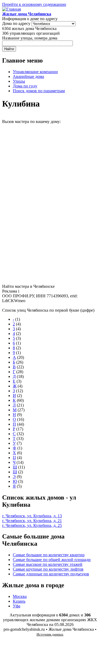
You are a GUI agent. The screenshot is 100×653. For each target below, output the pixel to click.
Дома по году (25, 86)
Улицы (19, 81)
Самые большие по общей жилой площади (52, 559)
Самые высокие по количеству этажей (47, 564)
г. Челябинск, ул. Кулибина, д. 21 (32, 520)
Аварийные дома (28, 76)
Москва (20, 596)
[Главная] (11, 9)
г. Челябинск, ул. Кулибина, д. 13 (32, 516)
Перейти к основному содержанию (34, 4)
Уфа (16, 606)
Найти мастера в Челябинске (28, 286)
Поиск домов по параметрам (39, 91)
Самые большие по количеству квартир (49, 555)
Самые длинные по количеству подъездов (51, 574)
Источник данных (50, 634)
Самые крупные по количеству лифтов (48, 569)
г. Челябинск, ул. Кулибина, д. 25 (32, 525)
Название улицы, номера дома (29, 38)
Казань (19, 601)
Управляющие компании (35, 71)
